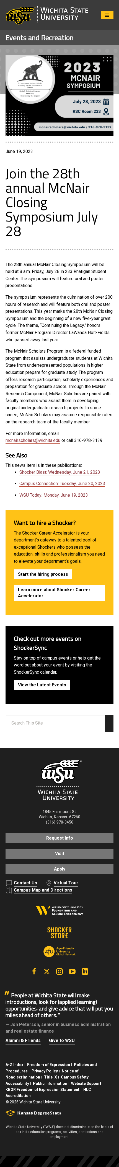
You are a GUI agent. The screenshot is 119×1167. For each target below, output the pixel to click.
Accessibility (17, 1083)
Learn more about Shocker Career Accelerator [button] (54, 592)
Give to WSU (62, 1040)
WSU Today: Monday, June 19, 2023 (53, 495)
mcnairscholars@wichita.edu (33, 440)
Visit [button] (59, 853)
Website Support (86, 1083)
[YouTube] (72, 971)
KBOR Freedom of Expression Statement (42, 1089)
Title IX (50, 1077)
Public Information (50, 1083)
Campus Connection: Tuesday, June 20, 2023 (62, 483)
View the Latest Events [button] (42, 684)
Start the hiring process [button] (43, 574)
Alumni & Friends (23, 1040)
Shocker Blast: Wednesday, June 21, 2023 (59, 472)
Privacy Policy (45, 1071)
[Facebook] (34, 971)
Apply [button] (59, 869)
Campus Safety (75, 1077)
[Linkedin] (85, 971)
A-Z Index (14, 1064)
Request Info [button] (59, 838)
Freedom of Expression (48, 1064)
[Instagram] (59, 971)
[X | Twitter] (46, 971)
